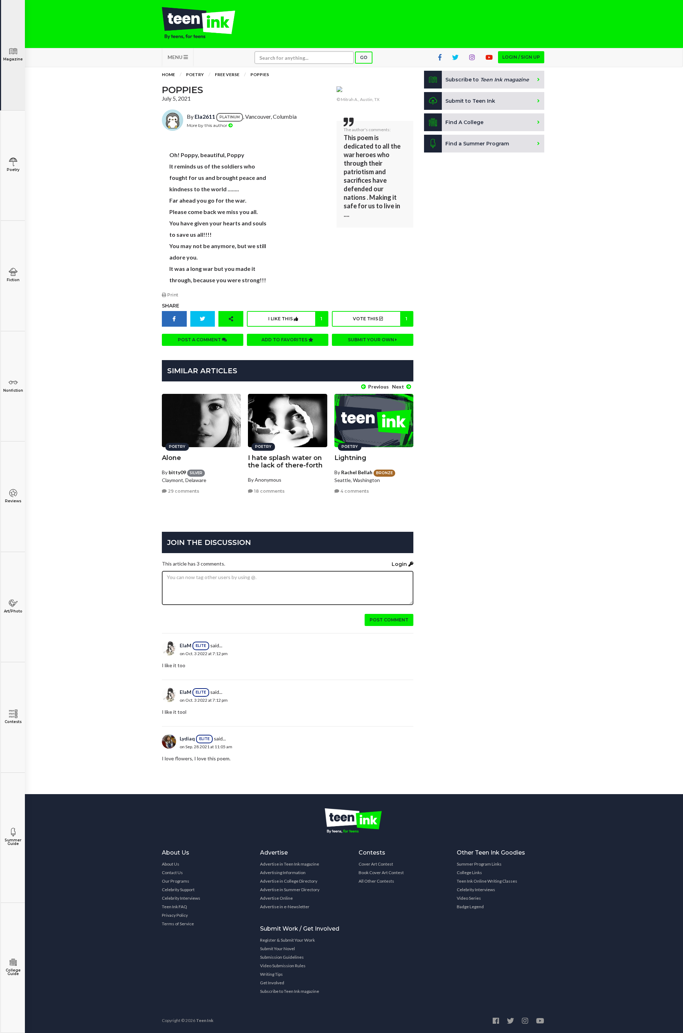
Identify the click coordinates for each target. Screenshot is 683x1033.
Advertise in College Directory (288, 881)
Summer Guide (13, 842)
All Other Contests (376, 881)
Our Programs (175, 881)
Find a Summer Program (477, 143)
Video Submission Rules (283, 965)
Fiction (13, 280)
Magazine (13, 59)
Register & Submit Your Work (287, 940)
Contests (13, 721)
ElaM (185, 645)
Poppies (259, 74)
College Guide (13, 972)
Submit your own (371, 339)
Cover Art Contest (376, 864)
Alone (171, 458)
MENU (176, 57)
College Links (469, 872)
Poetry (13, 169)
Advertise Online (276, 898)
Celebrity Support (178, 889)
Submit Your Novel (277, 948)
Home (168, 74)
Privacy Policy (175, 915)
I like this (295, 318)
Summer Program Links (479, 864)
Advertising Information (283, 872)
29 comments (183, 491)
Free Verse (227, 74)
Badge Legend (470, 906)
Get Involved (272, 982)
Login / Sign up (521, 57)
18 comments (269, 491)
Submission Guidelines (282, 957)
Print (172, 295)
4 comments (354, 491)
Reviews (13, 501)
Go (363, 57)
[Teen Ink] (205, 23)
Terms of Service (178, 923)
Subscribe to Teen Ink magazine (289, 991)
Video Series (469, 898)
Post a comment (200, 339)
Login (400, 564)
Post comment (389, 619)
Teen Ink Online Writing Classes (487, 881)
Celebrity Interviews (181, 898)
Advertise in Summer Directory (289, 889)
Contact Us (172, 872)
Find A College (464, 122)
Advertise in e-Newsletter (284, 906)
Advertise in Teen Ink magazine (289, 864)
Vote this (380, 318)
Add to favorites (284, 339)
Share (170, 306)
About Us (170, 864)
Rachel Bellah (356, 472)
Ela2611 (205, 116)
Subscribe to (487, 79)
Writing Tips (271, 974)
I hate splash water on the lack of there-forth (285, 461)
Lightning (350, 458)
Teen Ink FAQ (174, 906)
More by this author (207, 125)
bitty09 (177, 472)
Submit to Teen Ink (470, 101)
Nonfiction (13, 390)
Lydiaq (187, 738)
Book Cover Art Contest (381, 872)
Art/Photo (13, 611)
